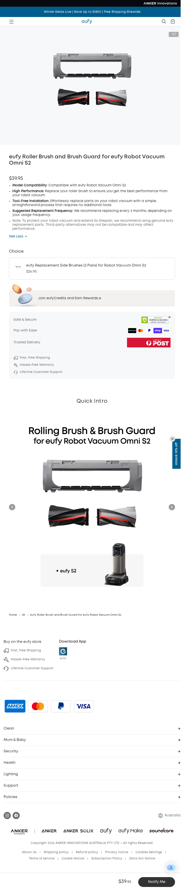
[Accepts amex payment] (15, 706)
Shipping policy (56, 852)
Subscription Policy (106, 858)
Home (13, 615)
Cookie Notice (73, 858)
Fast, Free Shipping (26, 650)
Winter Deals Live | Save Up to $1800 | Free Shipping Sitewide (92, 12)
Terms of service (42, 858)
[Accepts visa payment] (84, 706)
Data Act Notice (142, 858)
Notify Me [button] (156, 882)
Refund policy (87, 852)
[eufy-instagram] (7, 815)
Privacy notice (116, 852)
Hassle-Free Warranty (28, 659)
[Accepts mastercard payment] (38, 706)
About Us (29, 852)
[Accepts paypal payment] (61, 706)
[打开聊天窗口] (171, 867)
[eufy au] (87, 21)
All (23, 615)
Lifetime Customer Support (32, 668)
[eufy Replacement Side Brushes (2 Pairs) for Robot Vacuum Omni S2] (92, 268)
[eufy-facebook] (16, 815)
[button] (173, 21)
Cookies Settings (149, 852)
